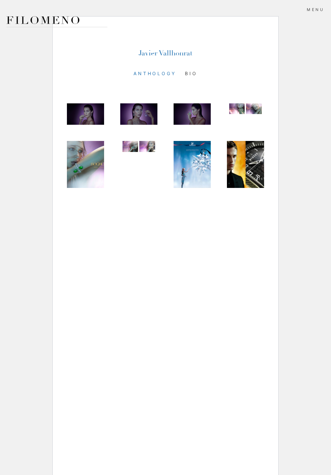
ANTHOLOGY (154, 73)
